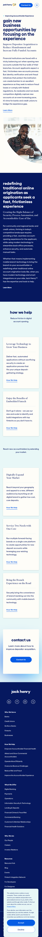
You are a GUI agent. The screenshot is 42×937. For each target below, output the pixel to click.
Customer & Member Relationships (18, 822)
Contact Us (26, 5)
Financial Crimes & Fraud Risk (16, 812)
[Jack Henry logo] (9, 5)
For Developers (10, 882)
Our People (9, 840)
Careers (7, 845)
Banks (7, 717)
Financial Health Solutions (14, 826)
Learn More (7, 110)
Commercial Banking (12, 817)
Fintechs (8, 731)
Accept (21, 923)
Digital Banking (10, 789)
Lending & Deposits (12, 808)
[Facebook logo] (17, 702)
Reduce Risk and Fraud (13, 771)
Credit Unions (10, 721)
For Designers (10, 886)
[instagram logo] (25, 702)
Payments (8, 794)
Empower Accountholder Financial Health (20, 749)
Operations (9, 798)
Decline (21, 930)
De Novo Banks (10, 726)
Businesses (9, 735)
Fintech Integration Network (15, 877)
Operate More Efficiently (14, 761)
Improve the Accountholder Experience (19, 775)
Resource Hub (10, 863)
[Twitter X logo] (33, 702)
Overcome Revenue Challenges (16, 766)
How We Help (11, 380)
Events (7, 872)
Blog (6, 868)
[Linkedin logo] (9, 702)
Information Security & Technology (18, 803)
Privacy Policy (11, 906)
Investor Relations (11, 850)
